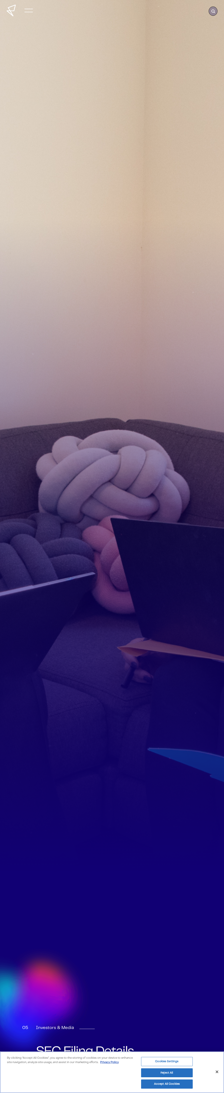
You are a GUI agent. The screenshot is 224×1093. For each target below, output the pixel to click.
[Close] (217, 1072)
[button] (28, 10)
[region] (112, 1072)
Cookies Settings (166, 1061)
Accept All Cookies (167, 1084)
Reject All (167, 1072)
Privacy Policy (109, 1062)
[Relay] (11, 10)
